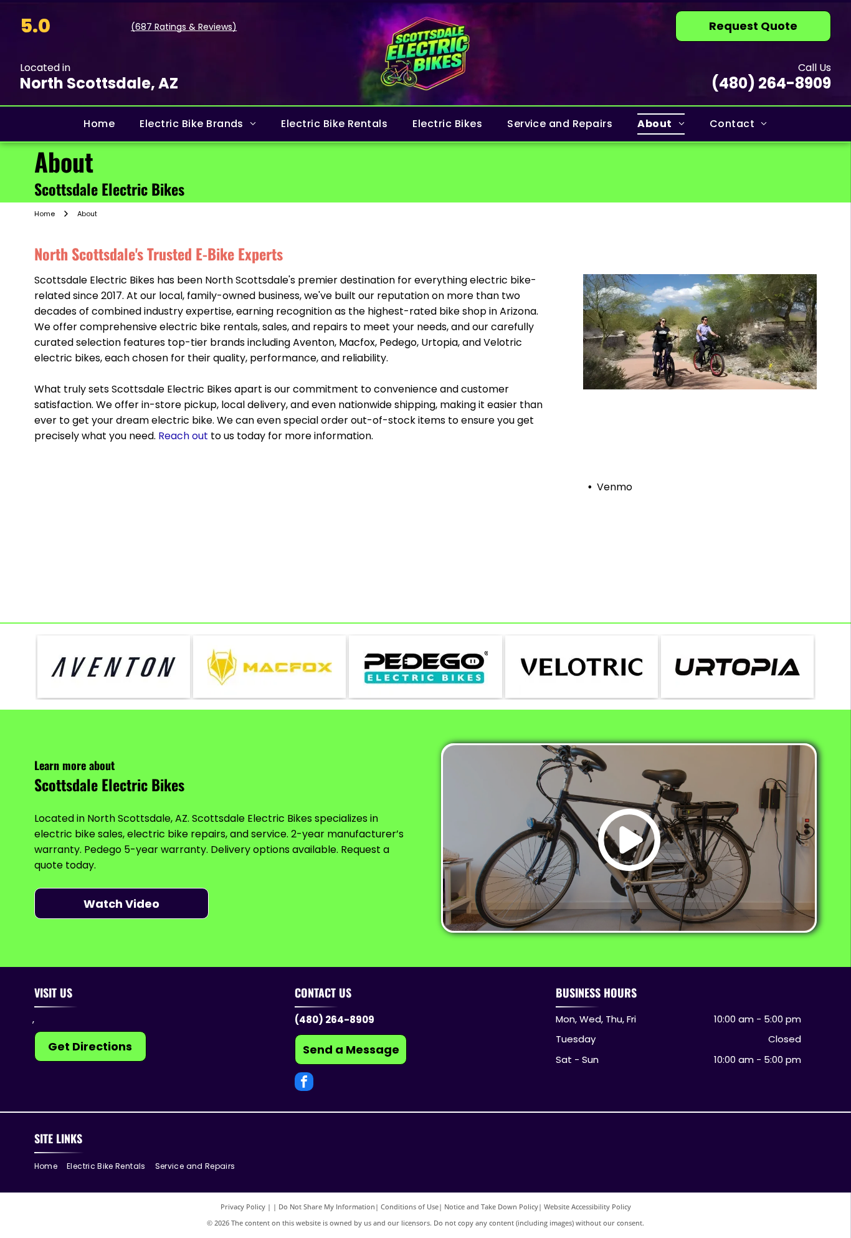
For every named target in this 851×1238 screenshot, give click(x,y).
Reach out (183, 436)
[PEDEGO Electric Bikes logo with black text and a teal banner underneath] (425, 667)
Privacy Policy (243, 1206)
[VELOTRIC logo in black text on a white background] (581, 667)
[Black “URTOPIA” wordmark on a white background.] (737, 667)
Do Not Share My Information (326, 1206)
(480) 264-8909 (771, 83)
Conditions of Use (410, 1206)
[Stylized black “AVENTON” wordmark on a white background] (113, 667)
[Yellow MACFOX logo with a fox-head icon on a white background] (269, 667)
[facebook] (304, 1083)
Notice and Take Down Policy (491, 1206)
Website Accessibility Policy (587, 1206)
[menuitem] (99, 124)
